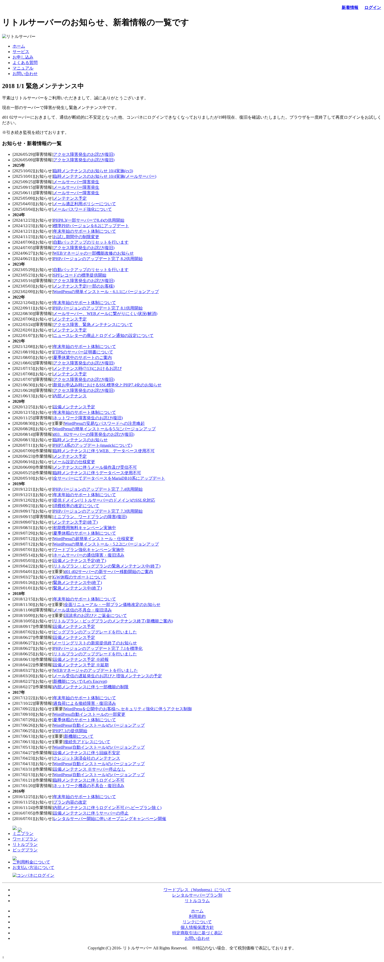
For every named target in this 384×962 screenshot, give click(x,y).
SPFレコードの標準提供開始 (79, 275)
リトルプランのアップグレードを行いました (95, 654)
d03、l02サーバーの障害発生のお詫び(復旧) (93, 434)
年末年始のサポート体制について (84, 231)
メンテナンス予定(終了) (75, 522)
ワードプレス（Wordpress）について (197, 889)
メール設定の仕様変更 (74, 462)
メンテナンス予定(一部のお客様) (83, 286)
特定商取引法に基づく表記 (197, 933)
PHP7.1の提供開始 (70, 731)
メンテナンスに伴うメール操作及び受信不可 (95, 467)
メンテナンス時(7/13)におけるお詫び (87, 368)
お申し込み (23, 57)
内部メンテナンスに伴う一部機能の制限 (91, 687)
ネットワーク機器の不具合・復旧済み (88, 785)
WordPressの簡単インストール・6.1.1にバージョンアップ (106, 291)
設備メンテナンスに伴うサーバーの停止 (91, 813)
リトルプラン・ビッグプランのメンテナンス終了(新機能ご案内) (113, 621)
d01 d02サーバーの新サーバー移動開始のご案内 (108, 571)
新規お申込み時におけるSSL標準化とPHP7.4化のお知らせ (107, 385)
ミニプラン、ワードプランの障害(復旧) (90, 516)
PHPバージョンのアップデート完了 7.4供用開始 (98, 489)
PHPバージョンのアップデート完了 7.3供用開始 (98, 511)
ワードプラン (25, 839)
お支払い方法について (33, 867)
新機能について (79, 736)
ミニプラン (23, 833)
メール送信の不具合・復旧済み (82, 610)
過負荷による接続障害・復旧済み (84, 703)
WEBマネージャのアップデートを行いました (95, 670)
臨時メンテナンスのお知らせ (80, 440)
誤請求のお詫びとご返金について (95, 615)
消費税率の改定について (76, 505)
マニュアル (23, 68)
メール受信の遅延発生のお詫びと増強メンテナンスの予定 (107, 676)
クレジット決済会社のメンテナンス (86, 758)
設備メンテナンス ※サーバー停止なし (89, 769)
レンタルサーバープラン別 (197, 895)
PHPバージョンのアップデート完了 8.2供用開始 (98, 258)
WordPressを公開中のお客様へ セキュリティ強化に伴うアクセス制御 (128, 709)
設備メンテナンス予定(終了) (79, 560)
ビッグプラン (25, 850)
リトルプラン (25, 844)
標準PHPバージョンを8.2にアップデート (91, 226)
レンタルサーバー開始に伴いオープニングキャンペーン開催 (109, 818)
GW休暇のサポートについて (79, 577)
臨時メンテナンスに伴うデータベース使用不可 (97, 473)
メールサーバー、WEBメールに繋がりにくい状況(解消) (105, 313)
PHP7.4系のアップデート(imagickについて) (92, 445)
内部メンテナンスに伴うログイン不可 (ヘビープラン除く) (107, 807)
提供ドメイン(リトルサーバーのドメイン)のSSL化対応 (104, 500)
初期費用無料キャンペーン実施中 (84, 527)
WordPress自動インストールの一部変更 (89, 714)
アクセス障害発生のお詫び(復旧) (83, 154)
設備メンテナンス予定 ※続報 (81, 659)
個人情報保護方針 (197, 927)
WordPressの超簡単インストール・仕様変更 (93, 538)
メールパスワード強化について (82, 209)
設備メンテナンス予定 (74, 407)
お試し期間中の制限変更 (76, 236)
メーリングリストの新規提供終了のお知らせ (95, 643)
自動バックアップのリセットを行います (91, 242)
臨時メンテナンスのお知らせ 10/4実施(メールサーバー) (104, 176)
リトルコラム (197, 900)
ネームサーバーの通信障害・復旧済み (88, 555)
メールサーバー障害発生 (76, 182)
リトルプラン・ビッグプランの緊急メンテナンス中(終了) (106, 566)
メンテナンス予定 (70, 198)
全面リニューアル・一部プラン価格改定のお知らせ (112, 604)
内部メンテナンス (70, 396)
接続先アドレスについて (87, 742)
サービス (21, 51)
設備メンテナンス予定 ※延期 (81, 665)
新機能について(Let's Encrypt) (80, 681)
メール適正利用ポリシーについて (84, 204)
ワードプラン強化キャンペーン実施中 (88, 549)
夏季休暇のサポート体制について (84, 533)
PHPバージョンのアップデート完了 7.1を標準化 (98, 648)
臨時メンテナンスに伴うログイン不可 (88, 780)
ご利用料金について (31, 862)
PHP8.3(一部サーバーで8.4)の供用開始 (88, 220)
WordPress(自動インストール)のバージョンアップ (99, 725)
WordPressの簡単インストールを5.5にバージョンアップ (104, 429)
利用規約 (197, 916)
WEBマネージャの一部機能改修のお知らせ (93, 253)
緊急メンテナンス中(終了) (77, 582)
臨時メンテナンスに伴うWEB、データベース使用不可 (104, 451)
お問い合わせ (25, 73)
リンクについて (197, 922)
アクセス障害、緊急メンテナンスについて (93, 324)
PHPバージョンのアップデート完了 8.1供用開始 (98, 308)
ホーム (19, 46)
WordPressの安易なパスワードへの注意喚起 (104, 423)
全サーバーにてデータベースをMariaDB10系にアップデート (109, 478)
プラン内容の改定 (70, 802)
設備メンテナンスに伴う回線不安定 (86, 753)
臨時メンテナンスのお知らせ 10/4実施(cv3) (93, 171)
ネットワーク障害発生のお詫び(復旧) (88, 418)
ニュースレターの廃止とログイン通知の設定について (103, 335)
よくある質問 (25, 62)
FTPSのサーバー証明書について (83, 352)
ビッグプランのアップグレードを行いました (95, 632)
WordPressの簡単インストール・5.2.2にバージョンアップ (106, 544)
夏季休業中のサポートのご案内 (82, 357)
